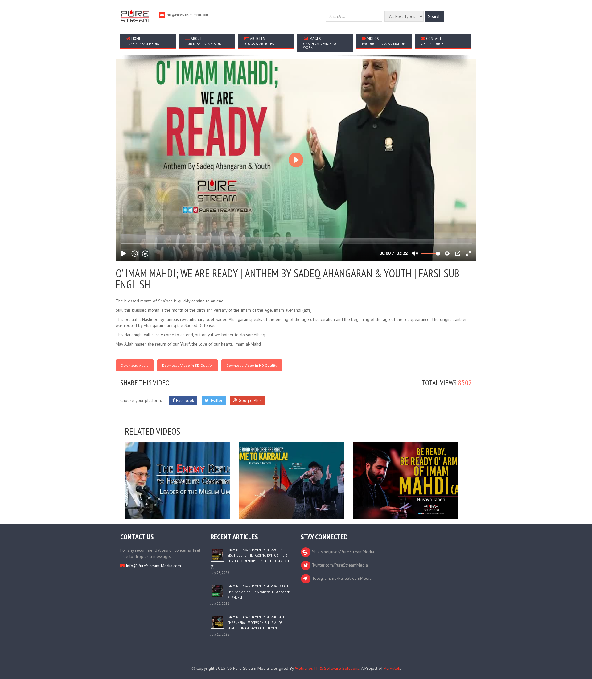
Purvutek (392, 668)
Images (320, 43)
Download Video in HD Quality (251, 365)
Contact (432, 41)
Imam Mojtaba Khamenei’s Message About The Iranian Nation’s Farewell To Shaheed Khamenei (259, 591)
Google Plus (249, 400)
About (203, 41)
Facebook (184, 400)
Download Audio (135, 365)
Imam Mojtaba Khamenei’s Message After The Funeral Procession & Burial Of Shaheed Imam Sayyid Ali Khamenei (258, 622)
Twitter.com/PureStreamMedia (339, 565)
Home (142, 41)
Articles (259, 41)
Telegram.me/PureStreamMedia (341, 578)
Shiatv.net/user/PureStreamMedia (342, 551)
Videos (383, 41)
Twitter (216, 400)
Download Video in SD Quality (187, 365)
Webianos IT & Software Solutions (327, 668)
